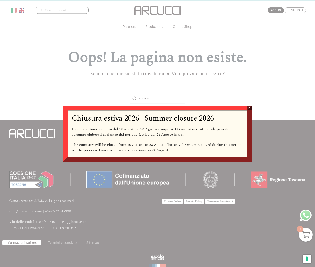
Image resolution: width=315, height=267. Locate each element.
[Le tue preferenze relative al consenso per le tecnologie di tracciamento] (307, 259)
